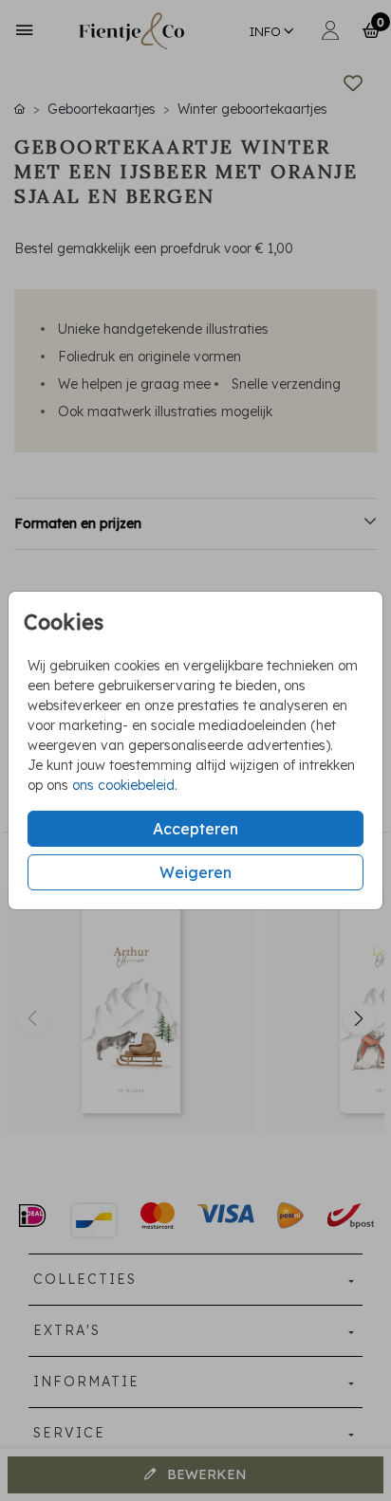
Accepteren (195, 828)
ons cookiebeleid (123, 785)
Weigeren (195, 872)
